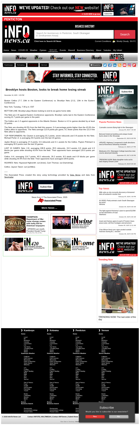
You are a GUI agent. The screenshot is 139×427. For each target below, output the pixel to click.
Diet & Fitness (28, 382)
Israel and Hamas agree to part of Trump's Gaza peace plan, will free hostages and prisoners (116, 222)
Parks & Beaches (29, 361)
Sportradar (8, 177)
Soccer (26, 379)
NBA (25, 374)
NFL (25, 376)
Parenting (27, 389)
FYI (25, 345)
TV (25, 400)
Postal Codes (28, 412)
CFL (25, 368)
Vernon (44, 65)
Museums (27, 360)
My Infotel (117, 50)
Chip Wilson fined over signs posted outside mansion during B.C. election (115, 230)
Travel (26, 390)
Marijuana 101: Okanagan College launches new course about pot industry (117, 152)
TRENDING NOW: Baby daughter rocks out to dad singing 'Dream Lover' (115, 160)
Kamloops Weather (28, 353)
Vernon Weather (104, 353)
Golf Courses (28, 358)
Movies (26, 397)
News (13, 50)
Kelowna (21, 65)
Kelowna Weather (53, 353)
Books (26, 394)
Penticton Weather (79, 353)
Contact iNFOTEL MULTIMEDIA (39, 417)
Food (25, 384)
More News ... (49, 208)
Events (63, 50)
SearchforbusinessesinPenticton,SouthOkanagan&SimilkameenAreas (63, 34)
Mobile (77, 421)
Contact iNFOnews (59, 417)
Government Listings (31, 410)
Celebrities (27, 395)
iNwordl (71, 50)
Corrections (28, 343)
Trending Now (28, 348)
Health (26, 386)
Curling (26, 369)
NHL (25, 377)
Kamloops (8, 65)
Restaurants (28, 408)
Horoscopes (28, 387)
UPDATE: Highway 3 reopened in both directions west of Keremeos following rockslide (117, 143)
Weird (26, 352)
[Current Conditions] (113, 42)
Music (26, 399)
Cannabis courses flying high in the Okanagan (116, 127)
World (26, 350)
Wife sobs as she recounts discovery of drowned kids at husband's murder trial (117, 193)
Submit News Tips (75, 417)
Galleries (27, 356)
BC (25, 339)
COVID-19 (23, 50)
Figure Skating (28, 371)
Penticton (33, 65)
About (98, 50)
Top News (27, 347)
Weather (33, 50)
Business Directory (85, 50)
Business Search (27, 403)
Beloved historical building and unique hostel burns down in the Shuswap (115, 135)
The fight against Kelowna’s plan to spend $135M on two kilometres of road (117, 212)
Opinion (43, 50)
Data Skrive (75, 175)
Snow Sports (28, 363)
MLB (25, 373)
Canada (26, 342)
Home (6, 50)
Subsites (107, 50)
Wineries (27, 364)
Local (25, 337)
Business (27, 340)
